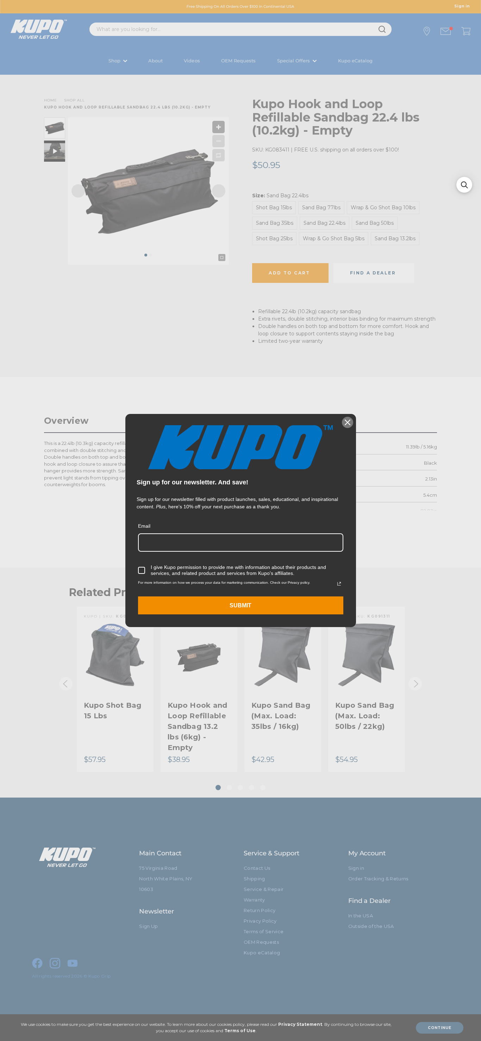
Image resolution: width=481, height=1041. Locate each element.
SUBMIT (240, 605)
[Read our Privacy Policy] (339, 584)
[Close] (347, 422)
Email (144, 526)
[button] (464, 185)
